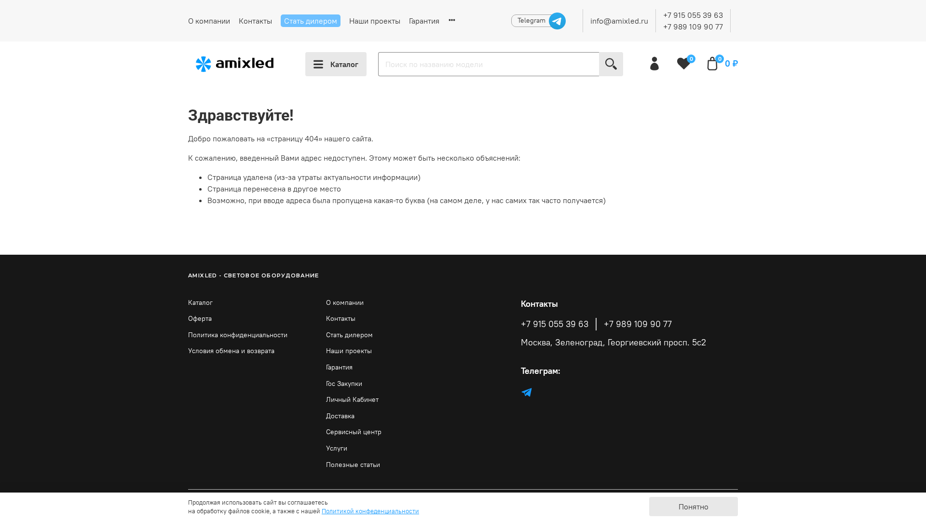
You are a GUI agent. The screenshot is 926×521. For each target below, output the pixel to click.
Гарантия (424, 21)
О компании (209, 21)
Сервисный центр (353, 431)
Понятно (693, 506)
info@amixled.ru (619, 21)
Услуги (336, 448)
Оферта (200, 318)
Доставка (340, 415)
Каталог (344, 64)
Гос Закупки (344, 383)
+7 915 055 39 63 (693, 15)
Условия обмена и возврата (231, 350)
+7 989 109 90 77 (693, 26)
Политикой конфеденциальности (370, 511)
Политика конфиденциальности (237, 334)
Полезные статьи (353, 464)
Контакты (255, 21)
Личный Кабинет (352, 399)
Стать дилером (310, 21)
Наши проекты (374, 21)
